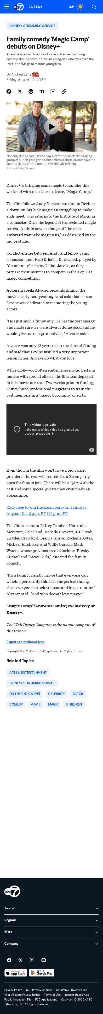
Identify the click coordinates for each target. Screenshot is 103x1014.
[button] (7, 6)
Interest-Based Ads (76, 994)
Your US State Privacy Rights (22, 994)
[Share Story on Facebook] (9, 91)
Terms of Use (52, 994)
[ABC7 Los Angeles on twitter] (20, 960)
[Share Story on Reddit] (31, 91)
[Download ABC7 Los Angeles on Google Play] (41, 973)
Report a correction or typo (25, 642)
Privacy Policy (13, 989)
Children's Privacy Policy (71, 989)
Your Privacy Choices (39, 989)
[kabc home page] (12, 891)
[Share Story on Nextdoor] (42, 91)
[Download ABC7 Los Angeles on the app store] (15, 973)
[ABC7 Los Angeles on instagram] (32, 960)
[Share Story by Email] (53, 91)
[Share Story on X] (20, 91)
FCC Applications (46, 999)
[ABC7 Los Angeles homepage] (19, 7)
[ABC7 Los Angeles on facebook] (9, 960)
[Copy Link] (64, 91)
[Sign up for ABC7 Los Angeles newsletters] (43, 960)
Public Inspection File (17, 999)
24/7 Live (35, 7)
